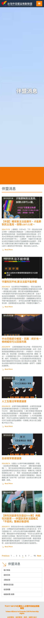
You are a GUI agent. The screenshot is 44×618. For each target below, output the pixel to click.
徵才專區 (7, 570)
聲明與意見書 (8, 585)
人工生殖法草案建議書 (14, 401)
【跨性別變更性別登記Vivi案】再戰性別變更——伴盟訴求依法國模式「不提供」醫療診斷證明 (21, 518)
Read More (8, 250)
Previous (6, 556)
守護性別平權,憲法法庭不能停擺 (19, 281)
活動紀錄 (7, 580)
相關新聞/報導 (9, 594)
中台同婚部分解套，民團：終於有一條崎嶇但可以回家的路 (21, 340)
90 (35, 556)
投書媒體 (7, 590)
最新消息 (7, 575)
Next (39, 556)
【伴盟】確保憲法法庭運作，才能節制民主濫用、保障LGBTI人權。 (21, 223)
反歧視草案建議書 (11, 458)
